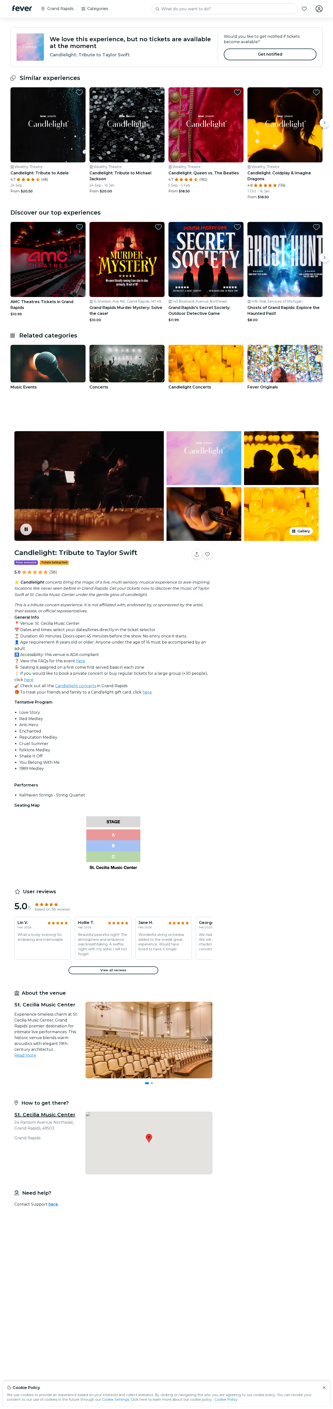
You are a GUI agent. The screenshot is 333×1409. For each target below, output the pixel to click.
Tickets (268, 570)
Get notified (270, 54)
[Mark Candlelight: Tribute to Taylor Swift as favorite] (207, 554)
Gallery (303, 531)
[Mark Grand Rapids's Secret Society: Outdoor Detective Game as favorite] (237, 227)
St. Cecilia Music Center (44, 1115)
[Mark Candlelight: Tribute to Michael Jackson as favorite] (158, 92)
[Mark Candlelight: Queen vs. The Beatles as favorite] (237, 92)
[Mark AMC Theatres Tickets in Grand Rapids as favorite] (79, 227)
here (80, 661)
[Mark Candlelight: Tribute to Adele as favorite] (79, 92)
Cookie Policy (226, 1399)
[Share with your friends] (197, 554)
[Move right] (324, 123)
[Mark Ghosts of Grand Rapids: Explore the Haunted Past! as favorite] (316, 227)
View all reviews (113, 970)
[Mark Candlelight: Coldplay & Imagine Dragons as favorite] (316, 92)
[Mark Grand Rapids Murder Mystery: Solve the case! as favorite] (158, 227)
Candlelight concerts (75, 686)
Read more (25, 1055)
